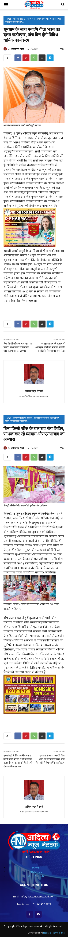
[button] (6, 4)
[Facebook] (17, 57)
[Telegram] (50, 57)
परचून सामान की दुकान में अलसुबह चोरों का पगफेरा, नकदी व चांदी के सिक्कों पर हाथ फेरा (50, 347)
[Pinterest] (25, 57)
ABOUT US (36, 871)
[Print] (42, 57)
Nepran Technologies (54, 932)
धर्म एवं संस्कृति (19, 18)
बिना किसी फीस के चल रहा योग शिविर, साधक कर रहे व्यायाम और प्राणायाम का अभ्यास (17, 347)
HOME (35, 867)
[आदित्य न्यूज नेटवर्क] (5, 49)
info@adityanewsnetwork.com (38, 896)
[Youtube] (38, 914)
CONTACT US (36, 875)
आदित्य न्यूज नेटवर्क (17, 49)
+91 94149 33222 (41, 904)
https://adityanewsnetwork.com (34, 396)
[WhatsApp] (34, 57)
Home (8, 18)
